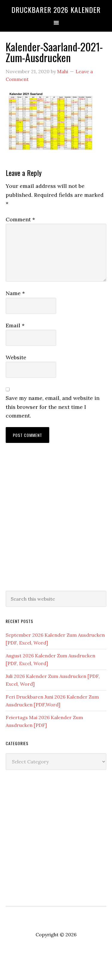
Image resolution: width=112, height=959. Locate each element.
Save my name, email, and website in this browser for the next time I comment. (52, 407)
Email (15, 325)
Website (16, 357)
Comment (20, 219)
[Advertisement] (56, 523)
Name (15, 293)
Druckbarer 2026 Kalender (56, 9)
